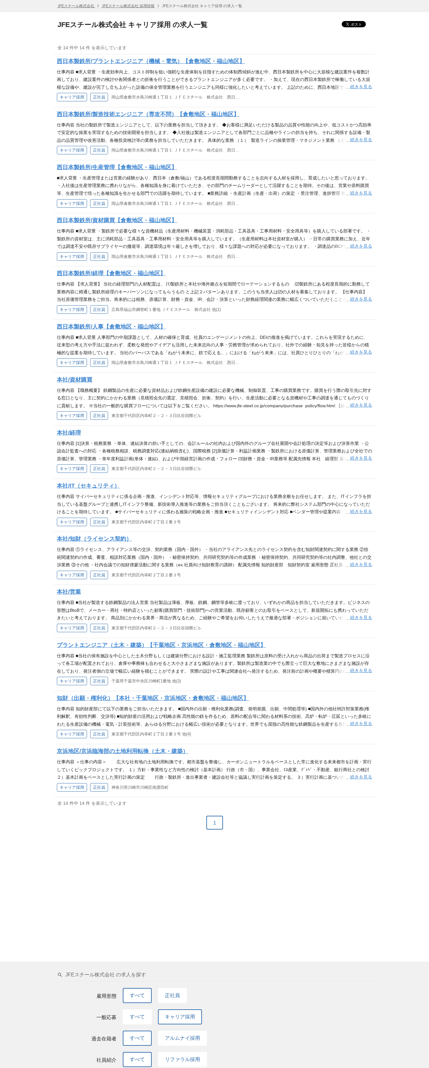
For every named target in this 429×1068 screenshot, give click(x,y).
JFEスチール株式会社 (76, 6)
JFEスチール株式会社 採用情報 (128, 6)
